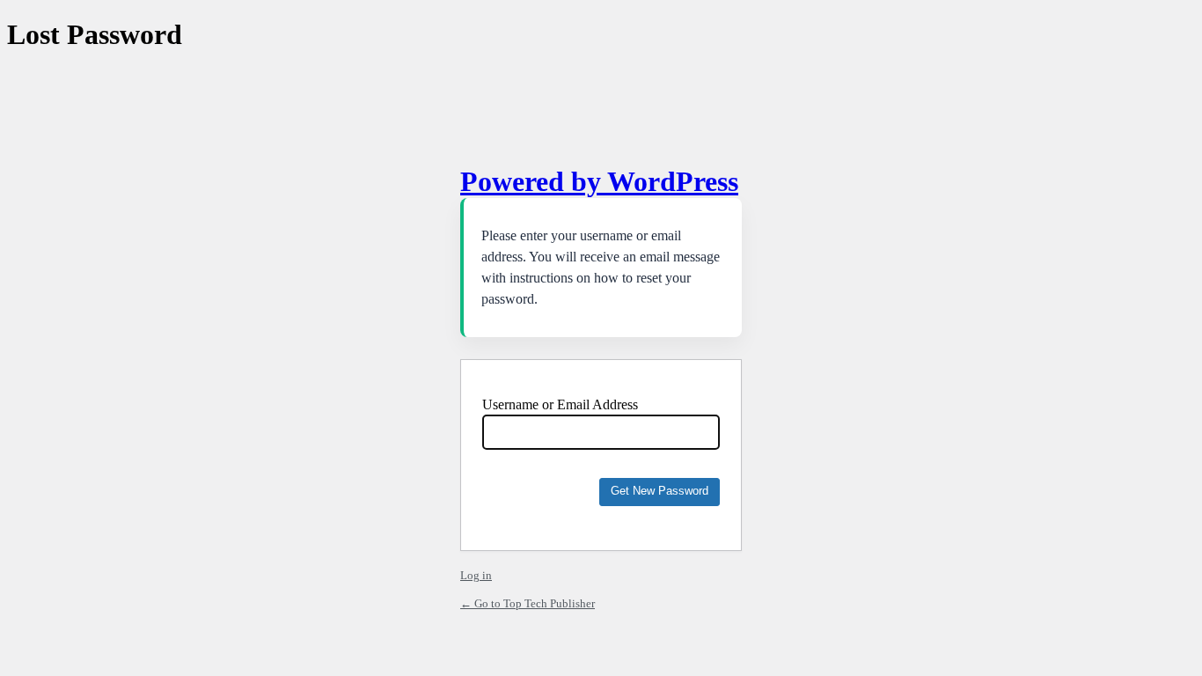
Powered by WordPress (599, 181)
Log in (476, 575)
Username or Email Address (560, 404)
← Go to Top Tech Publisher (527, 603)
